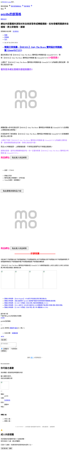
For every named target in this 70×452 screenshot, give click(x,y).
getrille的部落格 (11, 14)
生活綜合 (16, 31)
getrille (3, 317)
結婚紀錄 (15, 333)
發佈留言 (3, 351)
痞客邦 (12, 328)
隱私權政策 (45, 426)
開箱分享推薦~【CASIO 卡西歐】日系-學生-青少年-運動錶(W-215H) (26, 307)
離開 (10, 448)
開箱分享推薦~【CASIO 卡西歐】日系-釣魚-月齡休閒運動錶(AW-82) (26, 303)
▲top (2, 336)
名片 (5, 39)
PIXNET (21, 426)
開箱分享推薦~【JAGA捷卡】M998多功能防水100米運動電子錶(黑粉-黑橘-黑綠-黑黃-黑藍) (33, 305)
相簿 (5, 35)
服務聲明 (52, 426)
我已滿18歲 (4, 448)
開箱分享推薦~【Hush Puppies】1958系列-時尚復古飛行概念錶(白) (25, 298)
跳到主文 (4, 19)
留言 (15, 328)
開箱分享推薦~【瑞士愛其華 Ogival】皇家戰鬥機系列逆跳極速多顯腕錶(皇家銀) (30, 301)
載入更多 (3, 339)
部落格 (6, 37)
